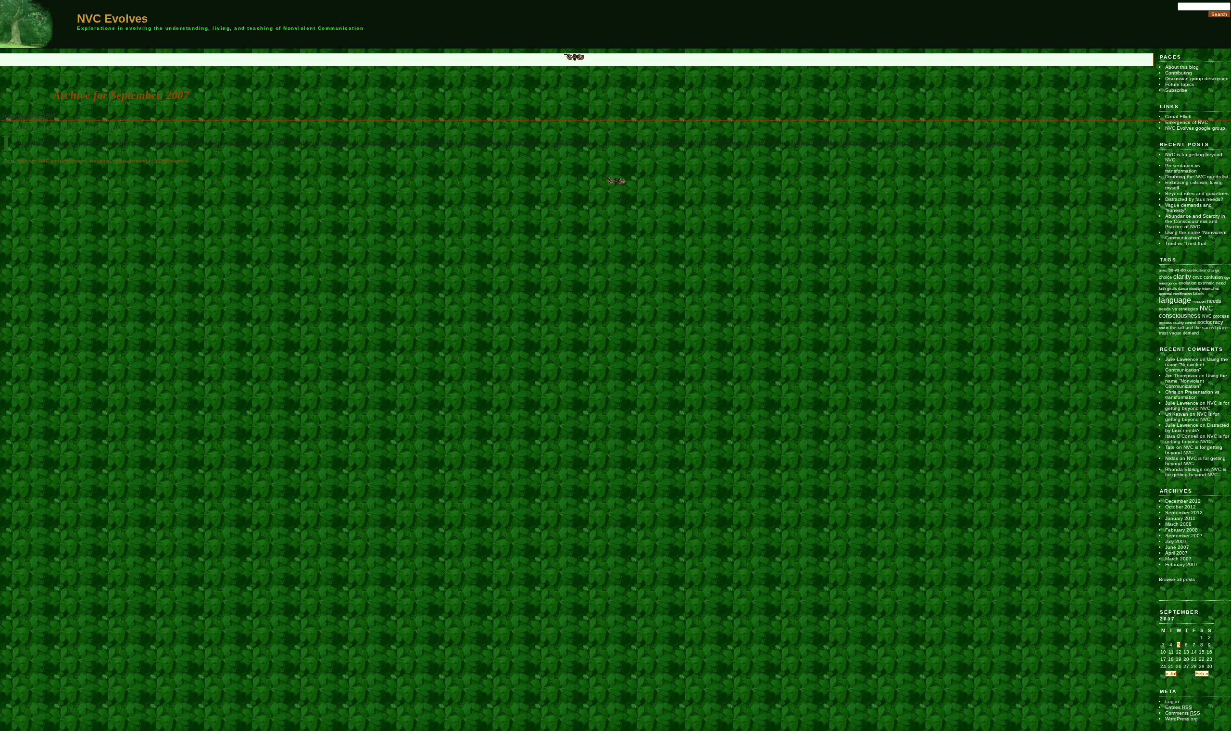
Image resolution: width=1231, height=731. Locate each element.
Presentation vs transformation (1182, 168)
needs (1214, 301)
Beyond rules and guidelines (1197, 193)
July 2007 (1176, 541)
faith (1162, 288)
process (1165, 323)
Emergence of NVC (1186, 122)
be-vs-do (1177, 270)
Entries (1178, 707)
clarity (1182, 276)
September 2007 (1184, 535)
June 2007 (1177, 547)
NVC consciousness (63, 160)
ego (1227, 277)
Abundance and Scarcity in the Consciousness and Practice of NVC (1195, 221)
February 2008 (1181, 530)
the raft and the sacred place (1199, 327)
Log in (1172, 701)
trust (1163, 333)
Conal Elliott (1178, 116)
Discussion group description (1197, 78)
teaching (99, 160)
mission (1199, 301)
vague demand (130, 160)
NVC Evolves (112, 18)
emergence (1168, 283)
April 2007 (1176, 553)
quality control (1184, 323)
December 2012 (1183, 501)
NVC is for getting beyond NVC (1197, 405)
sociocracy (1210, 322)
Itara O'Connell (1181, 436)
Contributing (1178, 72)
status (1163, 328)
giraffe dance (1177, 288)
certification (1196, 270)
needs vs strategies (1178, 308)
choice (1165, 277)
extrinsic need (1212, 283)
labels (1199, 293)
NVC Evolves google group (1195, 128)
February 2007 (1181, 564)
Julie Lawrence (1181, 359)
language (1175, 300)
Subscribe (1176, 90)
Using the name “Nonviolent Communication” (1196, 235)
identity (1195, 288)
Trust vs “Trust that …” (1189, 243)
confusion (1213, 277)
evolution (1187, 282)
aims (1163, 270)
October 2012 (1180, 506)
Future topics (1179, 84)
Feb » (1201, 673)
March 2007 (1178, 558)
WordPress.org (1181, 718)
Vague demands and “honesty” (79, 127)
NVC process (1215, 316)
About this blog (1182, 67)
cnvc (1197, 277)
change (1213, 270)
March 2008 (1178, 524)
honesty (26, 160)
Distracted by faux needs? (1194, 199)
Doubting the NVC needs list (1196, 176)
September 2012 (1184, 512)
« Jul (1171, 673)
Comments (1182, 713)
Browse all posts (1177, 579)
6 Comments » (171, 160)
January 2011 (1180, 518)
